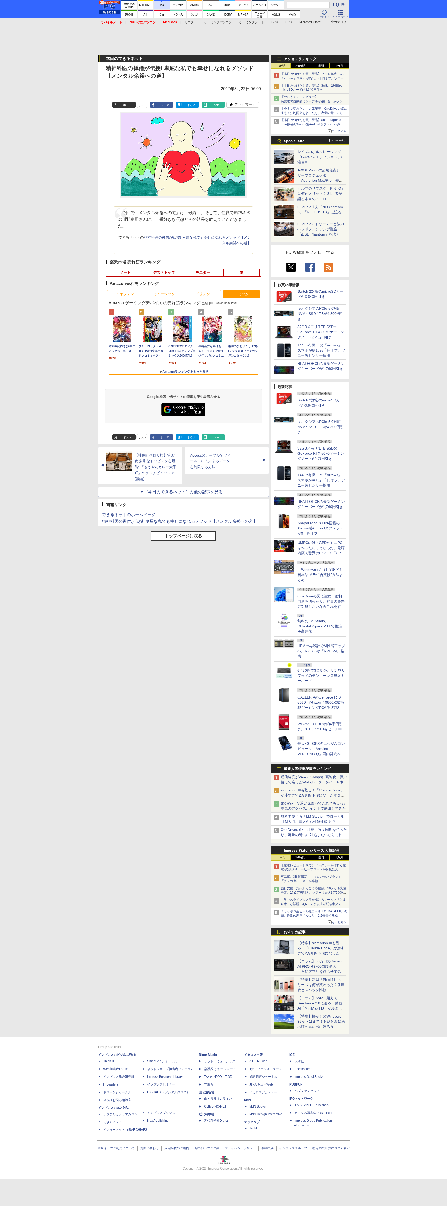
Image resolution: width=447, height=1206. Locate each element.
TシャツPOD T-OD (218, 1077)
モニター (190, 22)
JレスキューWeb (261, 1084)
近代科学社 (206, 1114)
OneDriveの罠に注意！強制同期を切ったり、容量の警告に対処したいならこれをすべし (314, 835)
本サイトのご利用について (116, 1148)
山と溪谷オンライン (218, 1099)
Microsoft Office (310, 22)
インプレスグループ (293, 1148)
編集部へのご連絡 (207, 1148)
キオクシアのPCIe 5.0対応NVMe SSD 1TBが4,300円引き (320, 313)
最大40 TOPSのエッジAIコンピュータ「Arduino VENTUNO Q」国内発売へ (321, 748)
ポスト (127, 105)
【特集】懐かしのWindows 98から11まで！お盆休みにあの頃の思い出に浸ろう (321, 1021)
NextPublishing (158, 1120)
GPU (274, 22)
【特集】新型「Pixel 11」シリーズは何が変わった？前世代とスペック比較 (321, 984)
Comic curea (303, 1069)
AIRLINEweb (258, 1061)
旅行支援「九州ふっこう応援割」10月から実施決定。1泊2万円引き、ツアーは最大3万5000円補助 (313, 892)
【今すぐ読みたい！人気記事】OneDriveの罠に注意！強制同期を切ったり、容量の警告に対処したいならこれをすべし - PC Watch (314, 113)
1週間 (320, 66)
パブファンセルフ (307, 1091)
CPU (288, 22)
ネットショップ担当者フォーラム (170, 1069)
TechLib (254, 1128)
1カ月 (339, 66)
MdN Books (257, 1106)
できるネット (112, 1122)
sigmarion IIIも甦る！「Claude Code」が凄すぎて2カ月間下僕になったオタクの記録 (312, 795)
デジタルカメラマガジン (120, 1114)
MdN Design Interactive (265, 1114)
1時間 (281, 66)
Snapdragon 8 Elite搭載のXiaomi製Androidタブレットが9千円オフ (320, 528)
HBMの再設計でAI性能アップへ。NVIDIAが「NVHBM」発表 (321, 651)
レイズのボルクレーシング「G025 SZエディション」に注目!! (321, 157)
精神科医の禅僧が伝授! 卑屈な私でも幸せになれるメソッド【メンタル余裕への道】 (179, 521)
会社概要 (267, 1148)
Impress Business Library (165, 1077)
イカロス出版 (253, 1055)
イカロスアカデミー (263, 1092)
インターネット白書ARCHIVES (125, 1130)
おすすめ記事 (295, 932)
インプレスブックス (161, 1113)
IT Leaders (110, 1084)
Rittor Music (208, 1055)
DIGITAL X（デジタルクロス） (168, 1092)
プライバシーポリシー (240, 1148)
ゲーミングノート (251, 22)
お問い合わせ (149, 1148)
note (216, 105)
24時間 (300, 66)
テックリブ (252, 1122)
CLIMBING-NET (215, 1106)
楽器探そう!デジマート (220, 1069)
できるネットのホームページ (129, 514)
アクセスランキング (300, 59)
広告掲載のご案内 (176, 1148)
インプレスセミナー (161, 1084)
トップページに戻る (183, 536)
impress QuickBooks (309, 1077)
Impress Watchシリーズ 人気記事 (312, 850)
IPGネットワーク (301, 1099)
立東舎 (208, 1084)
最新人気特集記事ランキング (307, 769)
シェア (165, 105)
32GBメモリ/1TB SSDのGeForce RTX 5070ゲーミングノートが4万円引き (320, 332)
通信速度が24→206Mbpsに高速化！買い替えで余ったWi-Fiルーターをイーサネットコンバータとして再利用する (314, 782)
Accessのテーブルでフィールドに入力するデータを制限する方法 (210, 461)
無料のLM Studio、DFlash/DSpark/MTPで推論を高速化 (319, 626)
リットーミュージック (219, 1061)
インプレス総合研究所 (118, 1077)
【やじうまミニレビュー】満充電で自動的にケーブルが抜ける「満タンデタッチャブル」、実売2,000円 (313, 101)
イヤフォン (125, 294)
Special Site (294, 141)
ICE (292, 1055)
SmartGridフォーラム (162, 1061)
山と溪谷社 (206, 1092)
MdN (247, 1100)
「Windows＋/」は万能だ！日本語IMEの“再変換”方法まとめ (320, 574)
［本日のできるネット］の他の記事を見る (183, 492)
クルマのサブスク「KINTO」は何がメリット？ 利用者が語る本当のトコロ (321, 193)
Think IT (108, 1061)
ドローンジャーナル (117, 1092)
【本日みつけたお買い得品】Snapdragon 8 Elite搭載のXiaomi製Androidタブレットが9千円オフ (314, 124)
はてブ (191, 105)
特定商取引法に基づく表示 (331, 1148)
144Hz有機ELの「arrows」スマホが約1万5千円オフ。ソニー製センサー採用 (321, 350)
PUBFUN (296, 1084)
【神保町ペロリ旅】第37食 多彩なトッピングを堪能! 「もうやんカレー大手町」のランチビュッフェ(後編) (155, 467)
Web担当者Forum (115, 1069)
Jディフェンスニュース (265, 1069)
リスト (142, 105)
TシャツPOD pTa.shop (312, 1105)
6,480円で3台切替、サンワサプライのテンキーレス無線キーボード (321, 675)
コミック (241, 294)
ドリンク (203, 294)
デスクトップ (164, 272)
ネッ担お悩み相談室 (117, 1100)
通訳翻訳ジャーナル (263, 1077)
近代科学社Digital (216, 1120)
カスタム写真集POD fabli (313, 1113)
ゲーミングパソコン (218, 22)
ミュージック (164, 294)
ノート (125, 272)
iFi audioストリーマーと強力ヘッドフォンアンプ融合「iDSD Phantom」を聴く (320, 229)
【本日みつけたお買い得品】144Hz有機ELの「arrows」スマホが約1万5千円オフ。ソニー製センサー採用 (314, 78)
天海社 (299, 1061)
